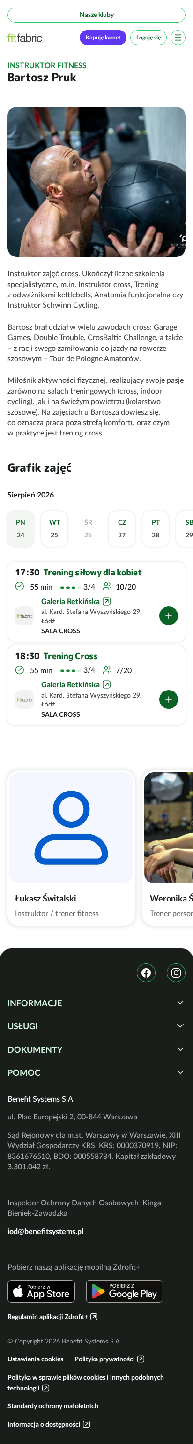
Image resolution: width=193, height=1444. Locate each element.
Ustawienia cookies (35, 1359)
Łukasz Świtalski (45, 898)
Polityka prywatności (104, 1359)
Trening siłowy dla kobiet (92, 572)
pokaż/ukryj (180, 1002)
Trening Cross (70, 656)
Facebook (146, 972)
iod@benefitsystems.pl (45, 1231)
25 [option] (54, 529)
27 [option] (122, 529)
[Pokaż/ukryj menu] (178, 37)
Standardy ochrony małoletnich (52, 1406)
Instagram (176, 972)
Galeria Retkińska (70, 601)
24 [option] (20, 529)
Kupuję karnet (103, 37)
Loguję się (148, 37)
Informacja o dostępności (44, 1424)
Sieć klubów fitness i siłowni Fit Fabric (24, 38)
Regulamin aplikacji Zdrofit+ (47, 1316)
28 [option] (156, 529)
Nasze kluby (97, 14)
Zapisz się (168, 615)
